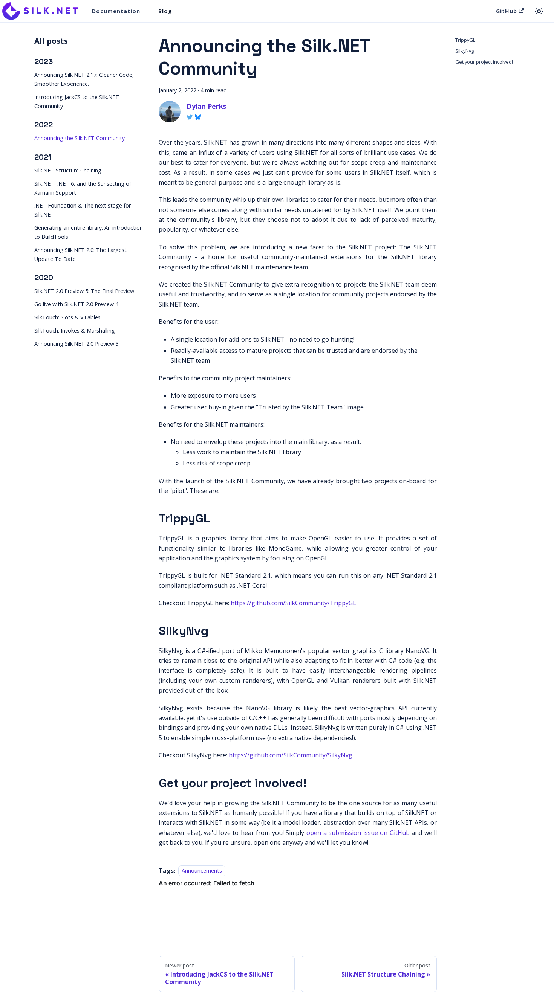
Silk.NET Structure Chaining (67, 170)
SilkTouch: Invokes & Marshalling (74, 330)
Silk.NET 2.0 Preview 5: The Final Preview (84, 290)
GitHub (506, 11)
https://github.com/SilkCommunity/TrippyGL (293, 603)
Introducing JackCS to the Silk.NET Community (76, 101)
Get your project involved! (484, 61)
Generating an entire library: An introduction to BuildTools (88, 232)
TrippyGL (465, 40)
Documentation (116, 11)
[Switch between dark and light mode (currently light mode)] (539, 11)
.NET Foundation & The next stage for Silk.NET (82, 210)
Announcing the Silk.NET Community (79, 138)
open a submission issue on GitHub (358, 833)
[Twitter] (190, 117)
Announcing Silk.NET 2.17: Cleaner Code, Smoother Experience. (84, 79)
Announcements (202, 870)
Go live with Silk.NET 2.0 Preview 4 (76, 304)
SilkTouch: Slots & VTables (67, 317)
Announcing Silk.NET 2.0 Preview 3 (76, 343)
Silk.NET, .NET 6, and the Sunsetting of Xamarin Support (82, 188)
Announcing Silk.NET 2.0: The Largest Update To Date (80, 254)
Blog (165, 11)
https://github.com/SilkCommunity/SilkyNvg (290, 755)
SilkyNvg (464, 50)
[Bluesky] (198, 117)
